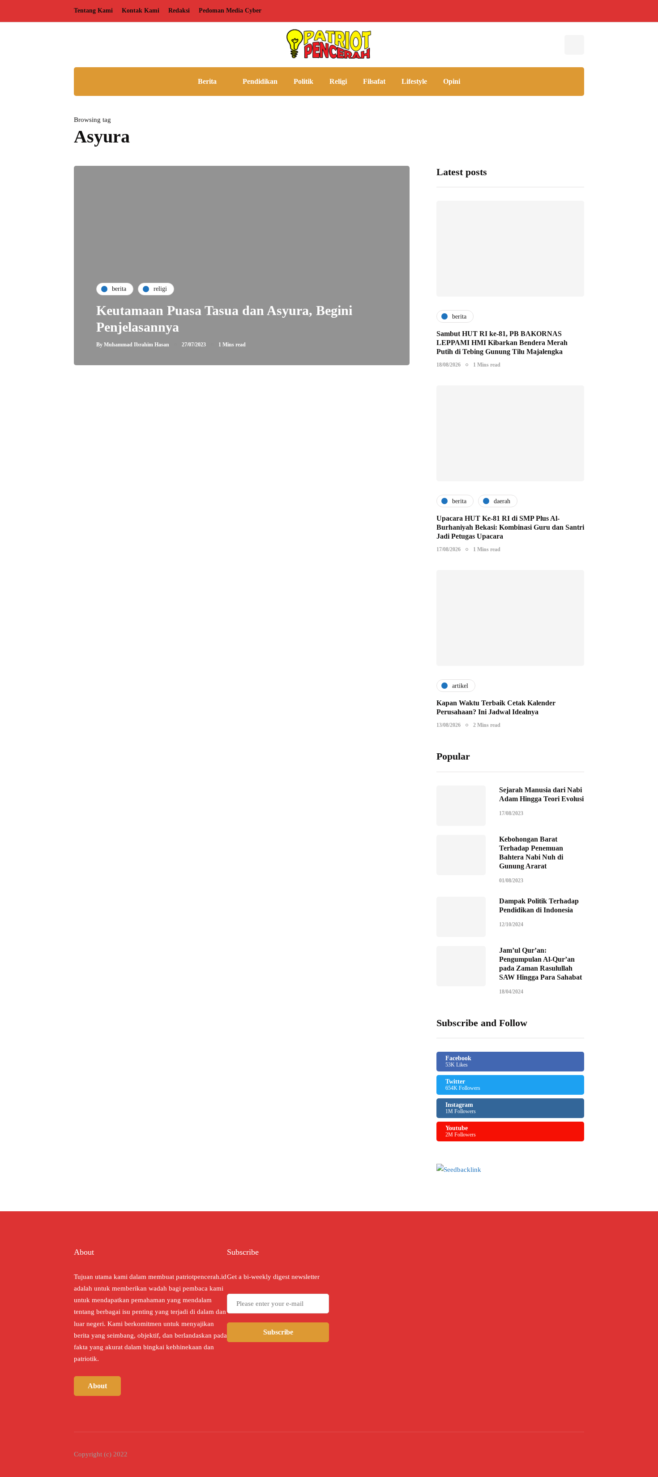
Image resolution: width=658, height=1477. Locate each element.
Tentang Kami (93, 10)
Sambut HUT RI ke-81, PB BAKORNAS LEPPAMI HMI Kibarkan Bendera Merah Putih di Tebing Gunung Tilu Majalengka (502, 342)
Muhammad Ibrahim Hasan (136, 344)
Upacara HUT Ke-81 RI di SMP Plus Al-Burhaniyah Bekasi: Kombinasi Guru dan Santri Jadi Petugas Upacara (510, 527)
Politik (303, 81)
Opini (451, 81)
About (97, 1386)
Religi (338, 81)
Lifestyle (414, 81)
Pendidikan (260, 81)
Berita (207, 81)
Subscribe (278, 1332)
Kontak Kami (140, 10)
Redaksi (179, 10)
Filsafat (374, 81)
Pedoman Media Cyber (230, 10)
